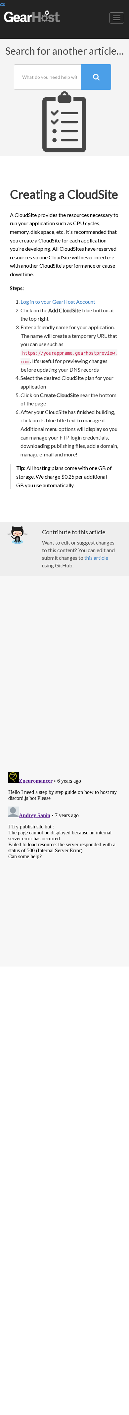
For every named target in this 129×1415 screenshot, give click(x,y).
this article (96, 557)
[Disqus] (64, 674)
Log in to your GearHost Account (58, 301)
